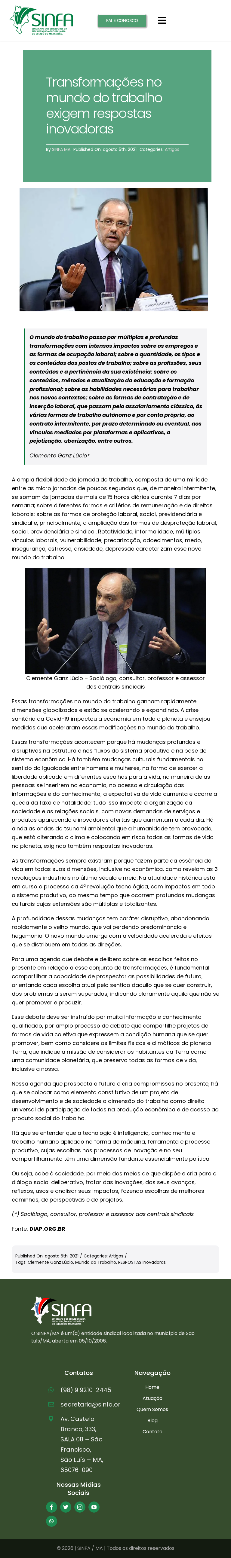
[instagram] (79, 1507)
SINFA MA (61, 149)
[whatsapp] (51, 1521)
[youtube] (94, 1507)
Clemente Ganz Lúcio (50, 1262)
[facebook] (51, 1507)
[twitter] (65, 1507)
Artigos (172, 149)
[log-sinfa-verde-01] (41, 8)
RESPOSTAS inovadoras (142, 1262)
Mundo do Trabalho (95, 1262)
